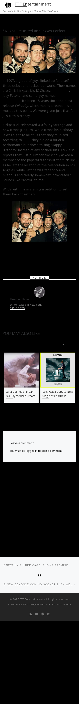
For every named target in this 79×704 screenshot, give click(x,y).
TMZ (26, 140)
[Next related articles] (72, 343)
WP (24, 604)
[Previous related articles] (63, 343)
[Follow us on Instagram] (48, 614)
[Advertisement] (39, 509)
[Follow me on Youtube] (36, 614)
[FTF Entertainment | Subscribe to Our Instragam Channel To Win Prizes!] (8, 4)
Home (6, 20)
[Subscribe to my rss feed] (30, 614)
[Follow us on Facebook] (42, 614)
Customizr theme (61, 604)
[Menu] (74, 6)
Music (16, 20)
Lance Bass (61, 90)
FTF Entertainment (31, 599)
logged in (31, 450)
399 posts (17, 308)
